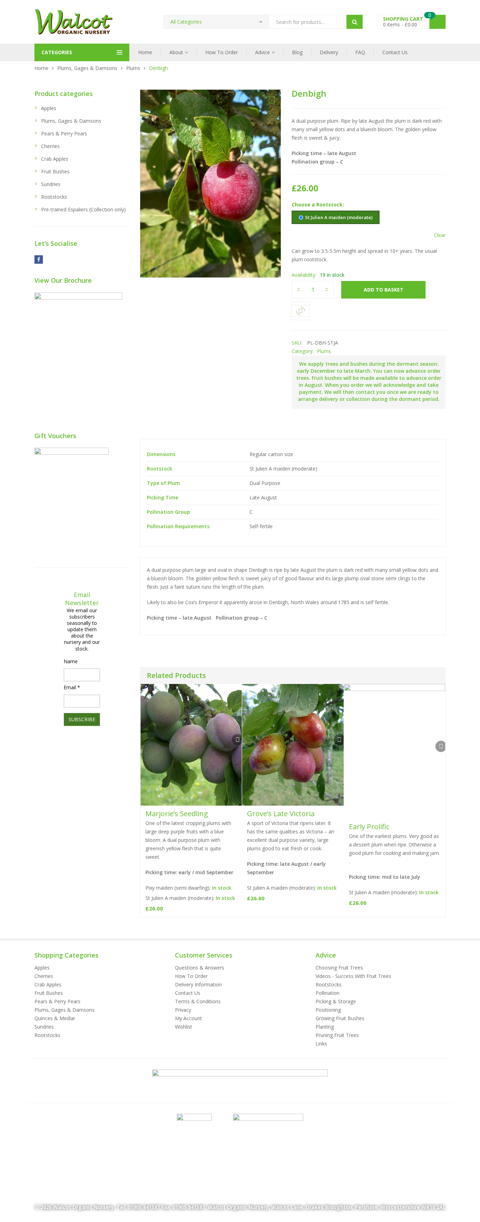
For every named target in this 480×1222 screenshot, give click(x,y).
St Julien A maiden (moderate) (338, 217)
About (176, 52)
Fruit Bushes (55, 171)
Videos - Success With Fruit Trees (353, 976)
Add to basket (383, 289)
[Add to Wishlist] (237, 740)
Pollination (327, 993)
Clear (440, 235)
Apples (48, 108)
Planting (325, 1026)
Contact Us (395, 52)
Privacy (183, 1009)
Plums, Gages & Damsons (87, 68)
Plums (133, 68)
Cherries (50, 146)
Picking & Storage (336, 1001)
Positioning (328, 1009)
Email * (72, 687)
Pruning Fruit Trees (337, 1035)
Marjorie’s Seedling (176, 813)
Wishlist (183, 1026)
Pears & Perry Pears (64, 133)
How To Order (221, 52)
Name (71, 661)
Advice (262, 52)
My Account (188, 1018)
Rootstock (329, 204)
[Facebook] (38, 259)
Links (321, 1043)
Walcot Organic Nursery (83, 1207)
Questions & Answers (199, 967)
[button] (272, 100)
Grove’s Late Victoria (280, 813)
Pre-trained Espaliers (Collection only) (83, 209)
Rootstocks (54, 196)
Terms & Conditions (198, 1001)
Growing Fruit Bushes (340, 1018)
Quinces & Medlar (54, 1018)
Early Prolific (369, 826)
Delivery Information (198, 984)
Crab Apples (54, 158)
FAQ (360, 52)
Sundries (50, 184)
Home (145, 52)
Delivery (329, 52)
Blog (297, 52)
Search (354, 22)
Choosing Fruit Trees (339, 967)
